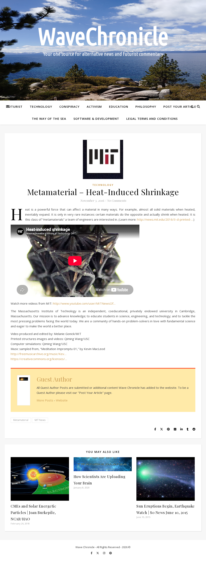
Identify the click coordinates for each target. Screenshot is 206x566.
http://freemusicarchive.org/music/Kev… (38, 354)
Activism (94, 106)
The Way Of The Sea (49, 119)
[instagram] (104, 553)
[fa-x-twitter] (98, 553)
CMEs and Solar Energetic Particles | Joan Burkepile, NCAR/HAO (33, 512)
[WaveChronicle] (103, 50)
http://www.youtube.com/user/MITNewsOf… (84, 303)
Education (118, 106)
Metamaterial (20, 420)
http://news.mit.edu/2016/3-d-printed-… (165, 219)
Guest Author (54, 379)
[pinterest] (110, 553)
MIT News (40, 420)
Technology (41, 106)
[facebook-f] (92, 553)
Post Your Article (179, 106)
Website (62, 400)
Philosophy (145, 106)
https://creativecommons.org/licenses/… (39, 359)
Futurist (15, 106)
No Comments (116, 201)
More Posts (45, 400)
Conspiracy (69, 106)
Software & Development (96, 119)
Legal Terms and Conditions (152, 119)
